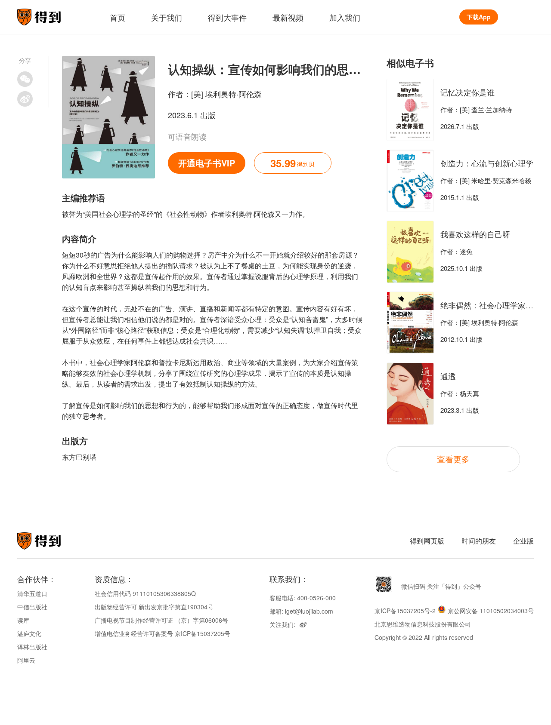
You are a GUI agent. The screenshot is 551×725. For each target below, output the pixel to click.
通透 (448, 375)
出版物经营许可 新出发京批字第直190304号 (154, 606)
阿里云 (26, 660)
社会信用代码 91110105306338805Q (145, 593)
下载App (479, 16)
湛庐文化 (29, 633)
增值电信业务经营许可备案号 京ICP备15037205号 (162, 633)
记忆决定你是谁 (467, 92)
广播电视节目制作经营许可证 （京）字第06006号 (161, 620)
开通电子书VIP (206, 163)
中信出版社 (32, 606)
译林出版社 (32, 646)
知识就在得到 (50, 541)
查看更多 (453, 458)
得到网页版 (427, 541)
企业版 (523, 541)
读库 (23, 620)
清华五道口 (32, 593)
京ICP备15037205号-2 (405, 610)
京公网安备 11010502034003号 (491, 610)
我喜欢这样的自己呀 (475, 234)
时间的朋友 (478, 541)
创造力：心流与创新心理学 (486, 163)
